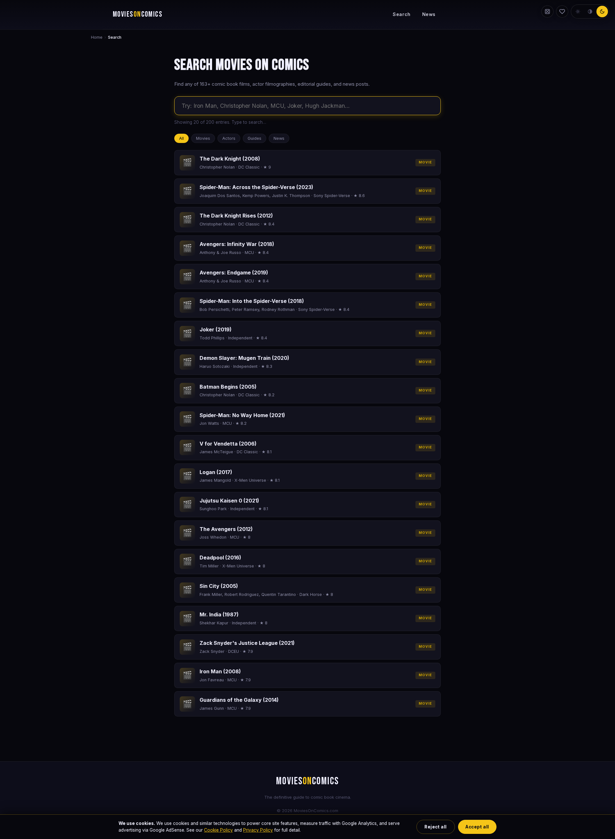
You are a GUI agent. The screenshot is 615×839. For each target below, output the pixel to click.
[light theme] (578, 11)
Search (401, 14)
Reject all (435, 826)
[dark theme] (602, 11)
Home (96, 37)
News (429, 14)
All (181, 138)
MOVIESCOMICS (137, 14)
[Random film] (547, 11)
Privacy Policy (258, 830)
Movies (203, 138)
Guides (254, 138)
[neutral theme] (590, 11)
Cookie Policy (218, 830)
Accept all (477, 826)
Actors (228, 138)
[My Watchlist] (562, 11)
